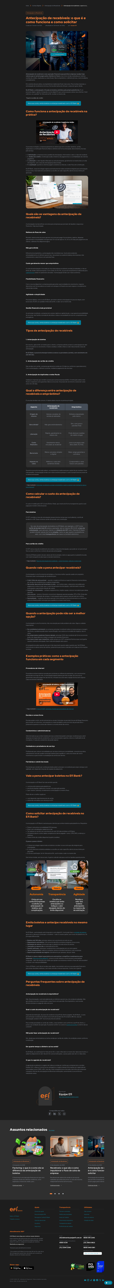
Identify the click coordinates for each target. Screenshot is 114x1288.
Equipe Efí (74, 25)
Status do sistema (89, 1217)
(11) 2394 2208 (65, 1247)
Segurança (38, 1226)
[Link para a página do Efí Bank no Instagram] (88, 1280)
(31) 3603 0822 (89, 1243)
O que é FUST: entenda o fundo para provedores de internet (55, 709)
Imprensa (86, 1214)
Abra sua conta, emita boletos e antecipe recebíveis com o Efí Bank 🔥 (53, 103)
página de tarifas (72, 1025)
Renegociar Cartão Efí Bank (42, 1217)
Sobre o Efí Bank (14, 1216)
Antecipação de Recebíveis (52, 5)
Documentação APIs (40, 1214)
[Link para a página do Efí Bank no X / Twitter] (100, 1280)
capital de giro (30, 272)
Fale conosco (87, 1211)
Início (27, 5)
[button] (108, 1283)
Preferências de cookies (66, 1226)
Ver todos (52, 1130)
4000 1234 (63, 1243)
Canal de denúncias (40, 1220)
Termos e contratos (64, 1211)
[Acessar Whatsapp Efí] (64, 1114)
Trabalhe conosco (15, 1219)
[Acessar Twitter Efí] (59, 1114)
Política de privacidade (65, 1214)
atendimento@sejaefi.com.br (70, 1238)
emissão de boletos (80, 932)
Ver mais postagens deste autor (69, 1097)
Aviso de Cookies (64, 1217)
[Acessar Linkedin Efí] (54, 1114)
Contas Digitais (36, 5)
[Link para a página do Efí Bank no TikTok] (91, 1280)
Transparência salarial (65, 1223)
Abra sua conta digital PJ (40, 958)
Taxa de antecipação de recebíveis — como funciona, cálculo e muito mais (58, 561)
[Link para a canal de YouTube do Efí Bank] (85, 1280)
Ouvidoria (37, 1223)
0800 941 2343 (89, 1238)
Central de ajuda (39, 1211)
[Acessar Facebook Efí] (49, 1114)
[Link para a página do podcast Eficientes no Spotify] (94, 1280)
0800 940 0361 (89, 1247)
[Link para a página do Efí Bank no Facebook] (97, 1280)
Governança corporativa (66, 1220)
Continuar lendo (17, 1185)
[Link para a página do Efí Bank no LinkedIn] (103, 1280)
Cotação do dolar (89, 1220)
